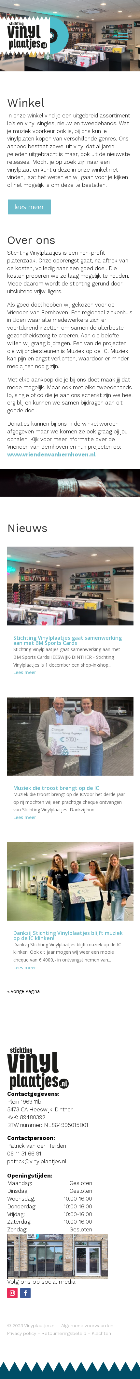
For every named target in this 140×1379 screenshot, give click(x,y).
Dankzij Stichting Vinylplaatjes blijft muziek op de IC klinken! (68, 935)
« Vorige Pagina (23, 991)
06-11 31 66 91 (24, 1153)
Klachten (101, 1333)
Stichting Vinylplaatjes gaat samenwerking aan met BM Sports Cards (67, 640)
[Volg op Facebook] (25, 1293)
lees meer (29, 206)
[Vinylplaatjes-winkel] (57, 1277)
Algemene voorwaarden (87, 1325)
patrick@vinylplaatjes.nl (36, 1161)
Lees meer (24, 672)
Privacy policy (21, 1333)
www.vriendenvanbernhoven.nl (51, 454)
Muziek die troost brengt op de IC (56, 788)
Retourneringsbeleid (64, 1333)
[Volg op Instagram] (12, 1293)
